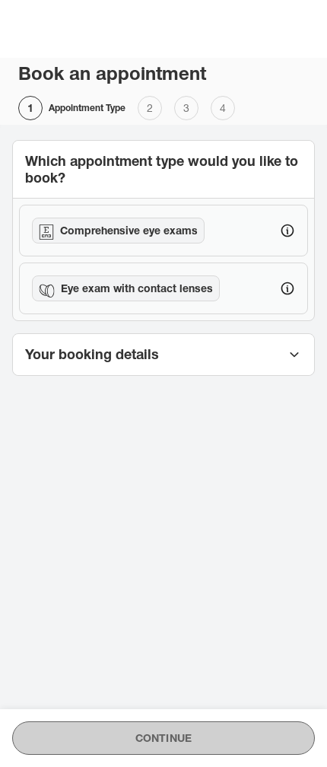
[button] (163, 354)
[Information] (287, 230)
